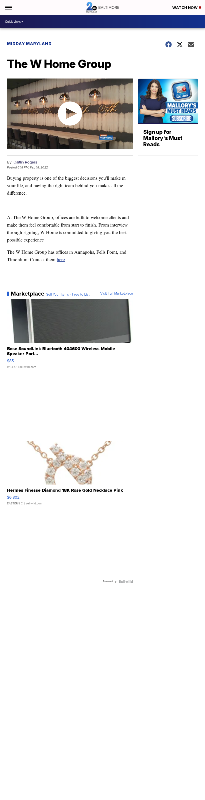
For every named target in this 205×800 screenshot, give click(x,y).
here (61, 259)
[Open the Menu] (8, 7)
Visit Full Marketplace (116, 293)
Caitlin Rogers (25, 162)
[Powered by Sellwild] (125, 581)
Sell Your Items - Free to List (68, 294)
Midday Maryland (29, 43)
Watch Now (185, 7)
